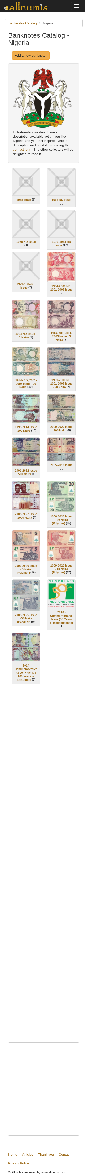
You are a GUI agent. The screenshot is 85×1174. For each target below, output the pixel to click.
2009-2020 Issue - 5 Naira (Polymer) (26, 569)
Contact (64, 1154)
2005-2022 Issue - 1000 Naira (26, 515)
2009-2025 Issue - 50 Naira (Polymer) (26, 618)
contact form (22, 149)
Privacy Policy (18, 1163)
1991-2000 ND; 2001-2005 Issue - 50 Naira (61, 383)
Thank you (46, 1154)
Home (12, 1154)
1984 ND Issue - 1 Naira (26, 335)
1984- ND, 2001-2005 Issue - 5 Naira (61, 336)
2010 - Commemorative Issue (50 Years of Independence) (61, 617)
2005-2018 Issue (61, 465)
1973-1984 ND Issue (61, 243)
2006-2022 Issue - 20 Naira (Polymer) (61, 520)
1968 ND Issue (26, 241)
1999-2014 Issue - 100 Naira (26, 429)
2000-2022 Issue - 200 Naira (61, 428)
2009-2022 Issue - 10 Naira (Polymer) (61, 569)
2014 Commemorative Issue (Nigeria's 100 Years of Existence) (26, 672)
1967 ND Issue (61, 199)
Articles (27, 1154)
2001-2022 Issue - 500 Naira (26, 472)
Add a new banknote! (31, 55)
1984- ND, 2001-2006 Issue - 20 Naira (26, 384)
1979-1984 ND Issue (26, 285)
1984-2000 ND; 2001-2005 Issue (61, 287)
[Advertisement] (43, 866)
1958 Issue (24, 199)
